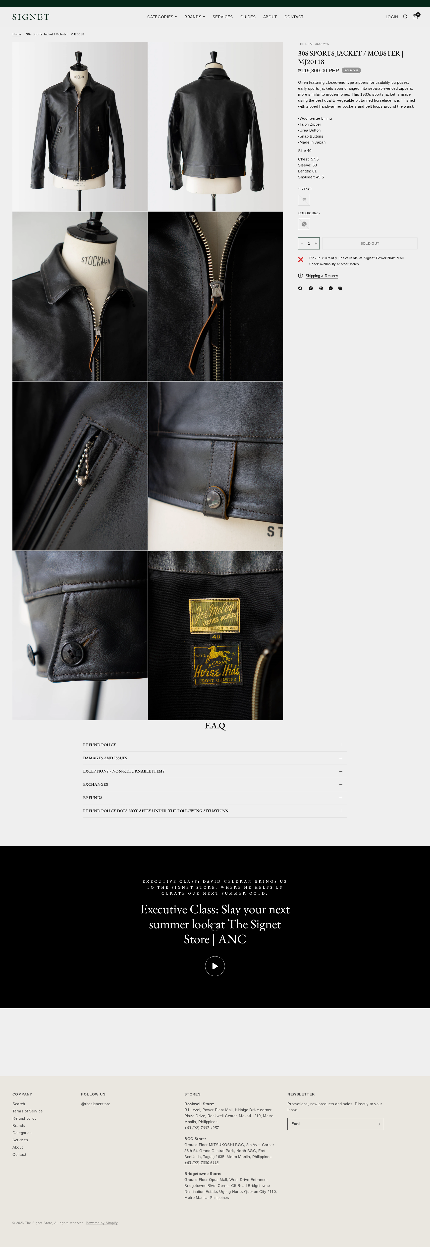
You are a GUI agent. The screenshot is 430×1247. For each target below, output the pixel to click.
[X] (312, 288)
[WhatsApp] (332, 288)
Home (16, 34)
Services (20, 1140)
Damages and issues (105, 758)
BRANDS (193, 17)
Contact (19, 1154)
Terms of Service (27, 1111)
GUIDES (248, 17)
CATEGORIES (160, 17)
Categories (22, 1133)
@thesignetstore (95, 1104)
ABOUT (270, 17)
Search (18, 1104)
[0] (414, 17)
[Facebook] (301, 288)
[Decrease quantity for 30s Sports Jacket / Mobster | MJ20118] (302, 243)
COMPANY (22, 1094)
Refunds (92, 797)
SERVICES (223, 17)
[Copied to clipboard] (341, 288)
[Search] (405, 17)
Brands (18, 1125)
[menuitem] (162, 16)
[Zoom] (137, 52)
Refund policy (24, 1118)
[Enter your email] (378, 1124)
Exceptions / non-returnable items (124, 771)
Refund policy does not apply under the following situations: (156, 810)
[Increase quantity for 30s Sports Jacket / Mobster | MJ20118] (316, 243)
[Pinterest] (322, 288)
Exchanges (95, 784)
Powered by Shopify (102, 1223)
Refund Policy (99, 744)
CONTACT (294, 17)
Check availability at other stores (334, 264)
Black (304, 224)
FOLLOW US (93, 1094)
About (17, 1147)
